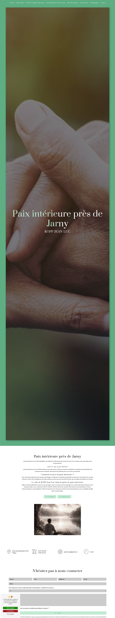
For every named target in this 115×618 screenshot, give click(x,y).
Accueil (12, 3)
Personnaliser (10, 614)
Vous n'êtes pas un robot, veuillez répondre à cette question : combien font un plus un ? (31, 587)
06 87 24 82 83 (42, 551)
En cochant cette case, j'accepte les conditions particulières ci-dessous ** (29, 608)
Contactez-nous (65, 496)
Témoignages (94, 3)
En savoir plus (51, 496)
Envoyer (59, 613)
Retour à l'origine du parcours (35, 3)
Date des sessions (72, 3)
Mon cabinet (20, 3)
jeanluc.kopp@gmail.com (70, 552)
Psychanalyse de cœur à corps (56, 3)
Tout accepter (10, 608)
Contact (103, 3)
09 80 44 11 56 (42, 553)
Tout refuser (10, 611)
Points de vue (84, 3)
